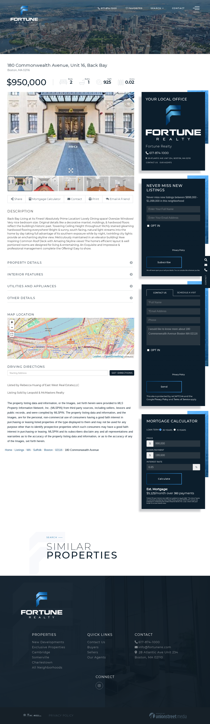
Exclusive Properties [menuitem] (48, 647)
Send (164, 386)
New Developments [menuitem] (48, 642)
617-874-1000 (108, 8)
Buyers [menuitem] (93, 647)
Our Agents (166, 163)
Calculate (164, 478)
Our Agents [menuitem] (96, 657)
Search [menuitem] (156, 8)
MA (29, 450)
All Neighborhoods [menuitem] (47, 667)
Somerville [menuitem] (40, 657)
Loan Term (153, 429)
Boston (48, 450)
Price (150, 438)
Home (8, 450)
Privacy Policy (178, 250)
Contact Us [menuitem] (96, 642)
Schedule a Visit (186, 292)
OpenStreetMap (113, 356)
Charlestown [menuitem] (42, 662)
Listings (19, 450)
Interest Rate (154, 462)
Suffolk (37, 450)
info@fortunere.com (154, 647)
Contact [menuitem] (178, 8)
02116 (58, 450)
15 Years (181, 430)
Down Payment (155, 450)
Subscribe (164, 262)
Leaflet (97, 356)
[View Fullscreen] (11, 334)
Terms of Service (182, 399)
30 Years (167, 430)
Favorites (135, 8)
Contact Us (152, 163)
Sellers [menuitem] (92, 652)
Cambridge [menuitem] (41, 652)
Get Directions (122, 372)
